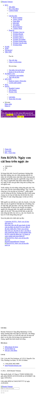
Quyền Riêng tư (10, 349)
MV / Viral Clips (10, 153)
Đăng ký (7, 106)
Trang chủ (8, 149)
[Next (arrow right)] (3, 392)
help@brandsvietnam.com (13, 365)
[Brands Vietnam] (7, 2)
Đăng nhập (8, 104)
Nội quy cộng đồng (11, 350)
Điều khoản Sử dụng (11, 347)
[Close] (1, 111)
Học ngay (10, 115)
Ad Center (8, 151)
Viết (2, 109)
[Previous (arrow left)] (1, 392)
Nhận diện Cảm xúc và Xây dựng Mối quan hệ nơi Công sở (18, 115)
